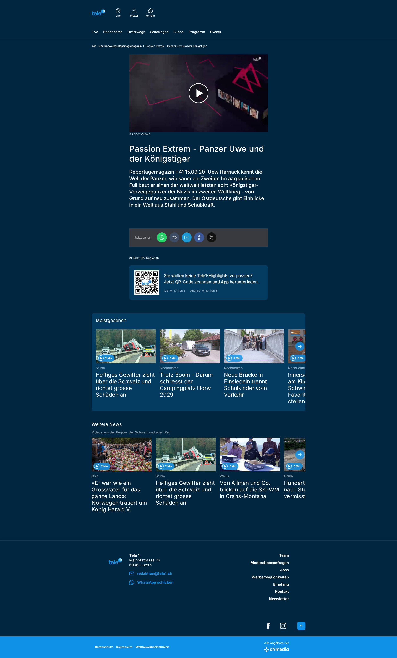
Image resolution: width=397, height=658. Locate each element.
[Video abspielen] (198, 93)
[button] (174, 237)
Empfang (281, 584)
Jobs (284, 570)
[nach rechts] (299, 346)
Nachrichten (113, 32)
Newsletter (279, 599)
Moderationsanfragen (269, 562)
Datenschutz (104, 647)
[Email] (187, 237)
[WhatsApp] (162, 237)
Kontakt (282, 591)
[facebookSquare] (268, 626)
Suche (178, 32)
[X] (211, 237)
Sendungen (159, 32)
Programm (197, 32)
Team (284, 555)
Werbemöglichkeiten (270, 577)
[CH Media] (276, 649)
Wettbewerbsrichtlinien (152, 647)
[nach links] (97, 346)
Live (95, 32)
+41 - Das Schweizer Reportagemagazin (117, 46)
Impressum (124, 647)
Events (215, 32)
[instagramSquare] (283, 626)
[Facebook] (199, 237)
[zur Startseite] (98, 12)
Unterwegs (136, 32)
